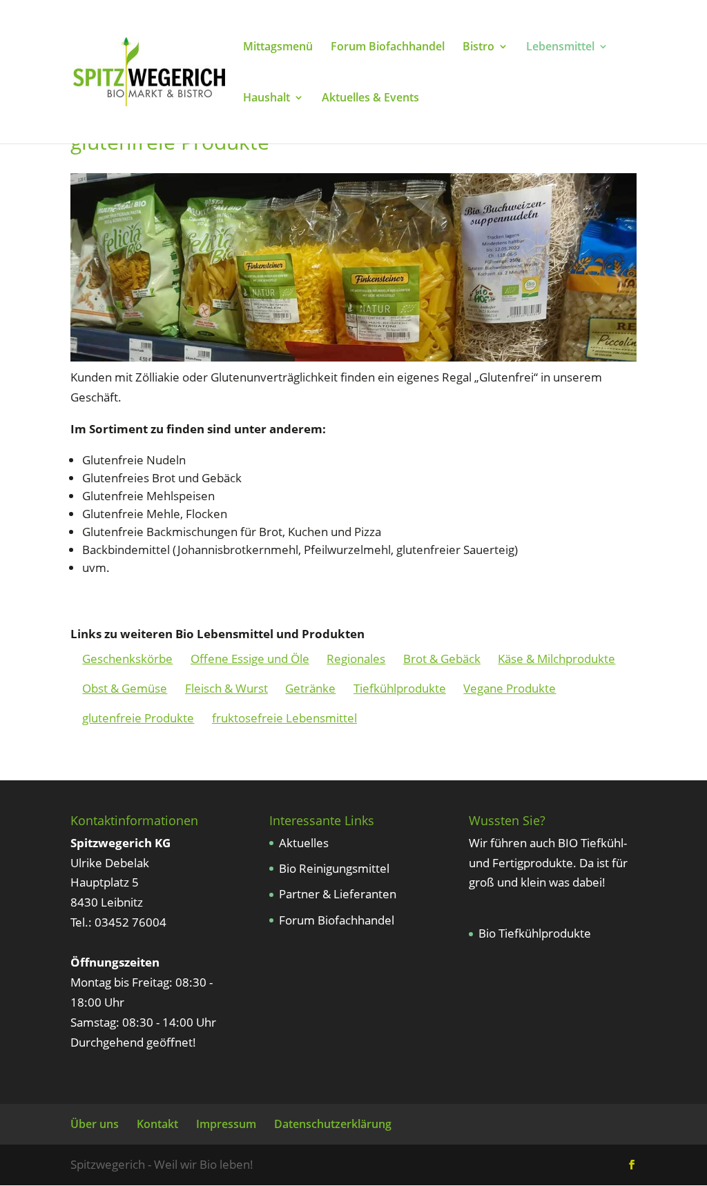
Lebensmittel (560, 47)
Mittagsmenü (278, 47)
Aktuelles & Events (370, 98)
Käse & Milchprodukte (556, 658)
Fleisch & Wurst (226, 688)
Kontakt (157, 1123)
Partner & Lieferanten (337, 894)
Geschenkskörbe (127, 658)
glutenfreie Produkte (138, 718)
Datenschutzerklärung (332, 1123)
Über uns (94, 1123)
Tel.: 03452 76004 (118, 922)
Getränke (310, 688)
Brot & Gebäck (442, 658)
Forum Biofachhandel (388, 47)
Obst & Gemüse (124, 688)
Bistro (478, 47)
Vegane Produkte (509, 688)
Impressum (226, 1123)
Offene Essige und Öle (250, 658)
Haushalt (266, 98)
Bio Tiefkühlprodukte (534, 933)
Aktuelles (304, 843)
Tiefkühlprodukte (400, 688)
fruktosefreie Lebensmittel (284, 718)
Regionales (356, 658)
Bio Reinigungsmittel (334, 868)
